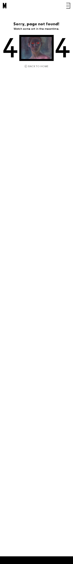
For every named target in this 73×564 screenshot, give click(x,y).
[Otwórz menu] (68, 6)
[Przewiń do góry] (67, 561)
